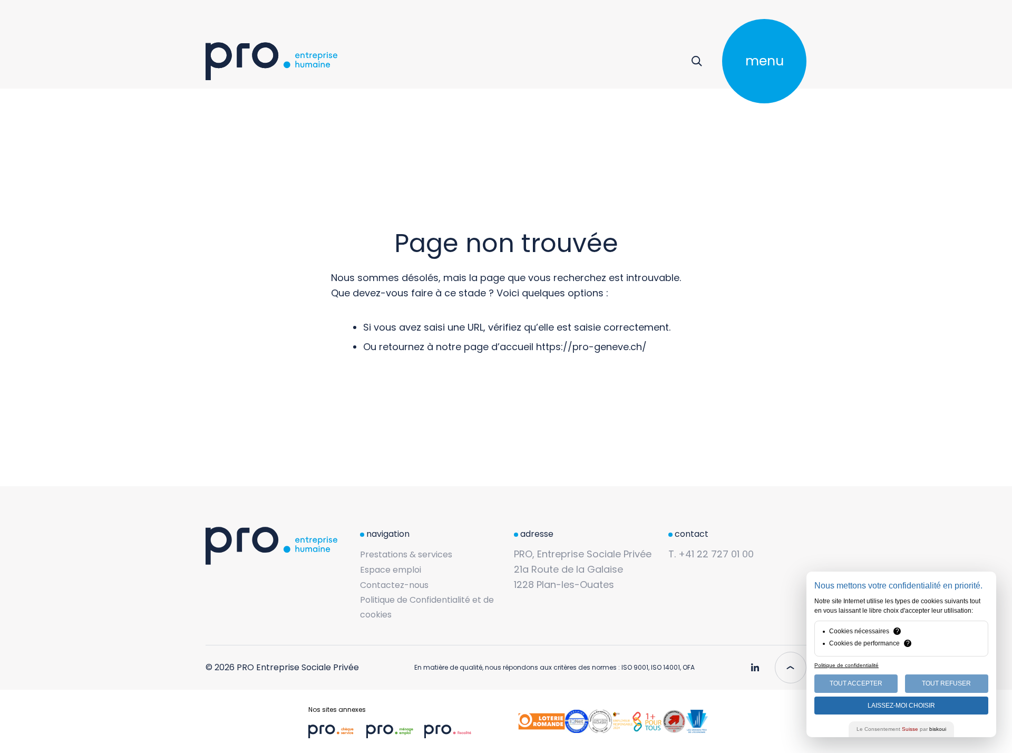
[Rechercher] (696, 61)
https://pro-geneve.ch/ (591, 346)
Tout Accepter (856, 683)
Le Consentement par (901, 729)
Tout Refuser (946, 683)
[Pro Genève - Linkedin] (755, 663)
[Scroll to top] (790, 667)
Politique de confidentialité (846, 665)
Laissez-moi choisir (901, 705)
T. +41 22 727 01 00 (711, 554)
